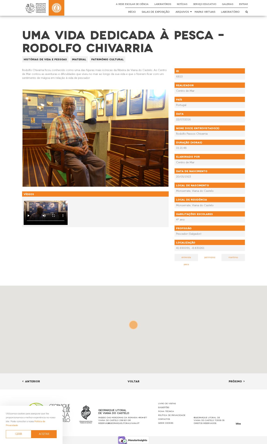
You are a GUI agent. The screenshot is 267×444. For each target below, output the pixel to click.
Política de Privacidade (171, 415)
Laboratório (230, 11)
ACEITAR (44, 433)
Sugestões (163, 407)
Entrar (243, 4)
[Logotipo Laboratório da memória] (56, 8)
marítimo (233, 257)
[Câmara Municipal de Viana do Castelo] (86, 414)
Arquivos (182, 11)
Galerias (227, 4)
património (209, 257)
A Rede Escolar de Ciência (132, 4)
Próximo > (237, 381)
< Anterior (31, 381)
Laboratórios (162, 4)
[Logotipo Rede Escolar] (35, 8)
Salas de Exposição (156, 11)
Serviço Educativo (204, 4)
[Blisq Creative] (238, 423)
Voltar (133, 381)
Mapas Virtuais (205, 11)
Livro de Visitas (167, 403)
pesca (186, 264)
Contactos (164, 419)
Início (132, 11)
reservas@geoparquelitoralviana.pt (119, 423)
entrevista (186, 257)
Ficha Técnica (166, 411)
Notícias (182, 4)
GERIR (18, 433)
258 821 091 (125, 420)
